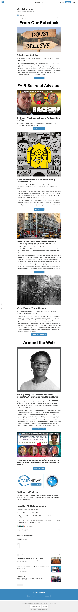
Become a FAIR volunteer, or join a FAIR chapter (29, 513)
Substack (33, 609)
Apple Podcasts (45, 497)
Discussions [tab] (26, 554)
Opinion (18, 570)
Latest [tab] (21, 554)
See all (19, 585)
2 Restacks (31, 526)
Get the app (45, 606)
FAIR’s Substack (23, 58)
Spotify (53, 497)
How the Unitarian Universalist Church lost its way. (27, 560)
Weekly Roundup (21, 6)
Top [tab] (18, 554)
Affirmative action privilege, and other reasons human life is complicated (33, 567)
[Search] (60, 2)
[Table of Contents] (1, 306)
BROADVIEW (29, 311)
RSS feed (28, 499)
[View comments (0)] (23, 18)
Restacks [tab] (25, 539)
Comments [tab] (20, 539)
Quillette (21, 247)
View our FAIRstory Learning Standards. (30, 522)
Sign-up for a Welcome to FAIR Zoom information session (34, 516)
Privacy (44, 603)
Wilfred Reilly (25, 571)
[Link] (15, 55)
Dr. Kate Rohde (24, 561)
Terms (47, 603)
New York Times (25, 185)
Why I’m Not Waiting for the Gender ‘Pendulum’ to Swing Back (30, 578)
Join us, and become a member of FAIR (27, 509)
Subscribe (68, 2)
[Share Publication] (63, 2)
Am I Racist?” (36, 313)
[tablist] (22, 539)
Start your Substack (36, 606)
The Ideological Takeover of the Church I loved (30, 558)
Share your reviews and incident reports (30, 520)
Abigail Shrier (24, 579)
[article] (39, 560)
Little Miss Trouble (22, 576)
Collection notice (52, 603)
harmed (38, 329)
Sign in (74, 2)
